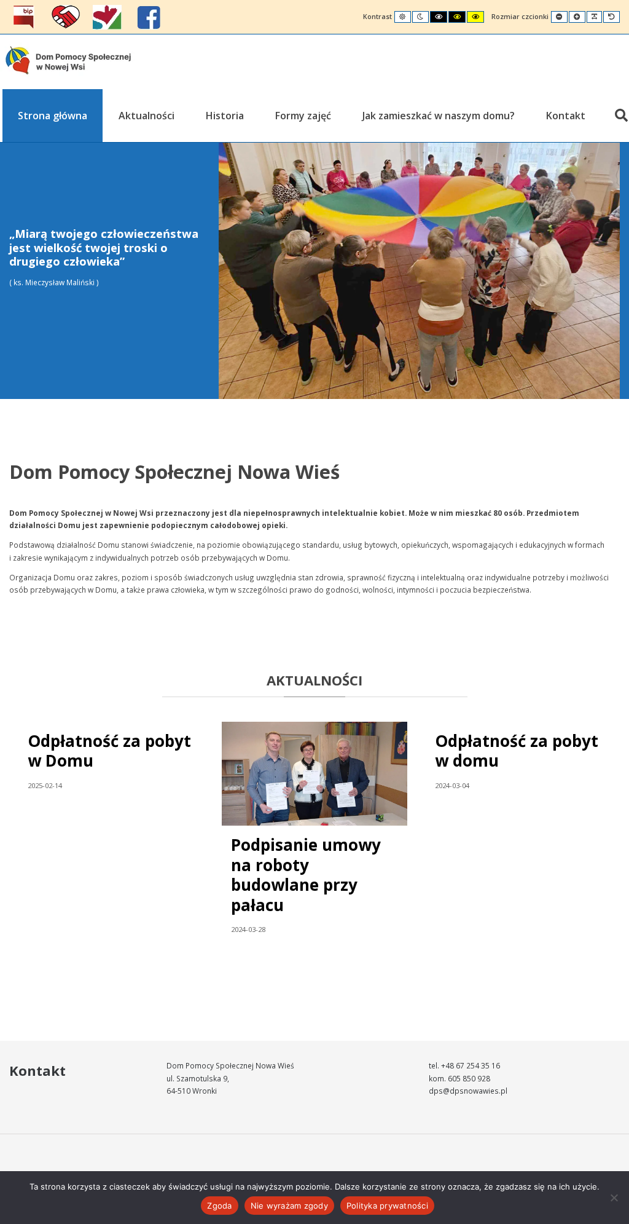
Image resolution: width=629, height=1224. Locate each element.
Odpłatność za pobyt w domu (516, 751)
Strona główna (52, 115)
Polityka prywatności (387, 1205)
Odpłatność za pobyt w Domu (109, 751)
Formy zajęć (303, 115)
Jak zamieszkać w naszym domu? (438, 115)
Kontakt (565, 115)
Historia (225, 115)
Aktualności (146, 115)
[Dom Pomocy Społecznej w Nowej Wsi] (69, 60)
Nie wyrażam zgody (289, 1205)
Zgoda (219, 1205)
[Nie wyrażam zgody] (614, 1197)
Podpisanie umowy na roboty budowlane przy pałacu (306, 875)
